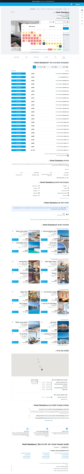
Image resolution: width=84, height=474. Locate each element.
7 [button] (46, 35)
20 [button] (49, 40)
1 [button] (34, 32)
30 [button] (60, 46)
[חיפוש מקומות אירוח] (82, 10)
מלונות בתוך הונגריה (65, 454)
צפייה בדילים (44, 239)
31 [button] (57, 46)
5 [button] (23, 32)
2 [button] (60, 35)
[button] (1, 1)
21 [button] (46, 40)
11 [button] (54, 38)
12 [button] (52, 38)
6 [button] (49, 35)
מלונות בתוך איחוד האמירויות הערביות (62, 453)
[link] (61, 254)
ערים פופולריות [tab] (56, 447)
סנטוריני (44, 8)
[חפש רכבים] (82, 12)
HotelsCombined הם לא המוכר (62, 466)
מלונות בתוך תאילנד (45, 457)
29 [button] (43, 43)
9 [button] (60, 38)
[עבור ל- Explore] (82, 17)
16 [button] (60, 40)
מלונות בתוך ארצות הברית (25, 453)
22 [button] (43, 40)
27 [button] (49, 43)
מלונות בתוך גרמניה (45, 453)
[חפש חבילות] (82, 15)
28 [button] (46, 43)
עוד (68, 166)
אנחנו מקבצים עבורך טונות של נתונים (61, 468)
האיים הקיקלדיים (51, 8)
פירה (39, 8)
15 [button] (43, 38)
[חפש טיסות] (82, 8)
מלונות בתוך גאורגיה (26, 457)
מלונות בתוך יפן (46, 454)
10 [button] (57, 38)
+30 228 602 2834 (65, 16)
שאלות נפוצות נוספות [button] (49, 420)
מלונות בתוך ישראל (65, 457)
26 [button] (52, 43)
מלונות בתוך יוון (27, 454)
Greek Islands (60, 8)
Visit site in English (36, 1)
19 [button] (52, 40)
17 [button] (57, 40)
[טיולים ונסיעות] (82, 20)
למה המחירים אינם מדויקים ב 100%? (61, 470)
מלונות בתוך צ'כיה (65, 456)
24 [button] (57, 43)
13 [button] (49, 38)
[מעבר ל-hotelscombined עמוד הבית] (75, 4)
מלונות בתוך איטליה (26, 456)
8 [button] (34, 35)
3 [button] (57, 35)
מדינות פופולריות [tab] (65, 447)
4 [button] (26, 32)
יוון (66, 8)
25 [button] (54, 43)
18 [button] (54, 40)
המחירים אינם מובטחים (43, 463)
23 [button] (60, 43)
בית (68, 8)
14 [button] (46, 38)
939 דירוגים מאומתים (60, 18)
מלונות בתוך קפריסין (45, 456)
